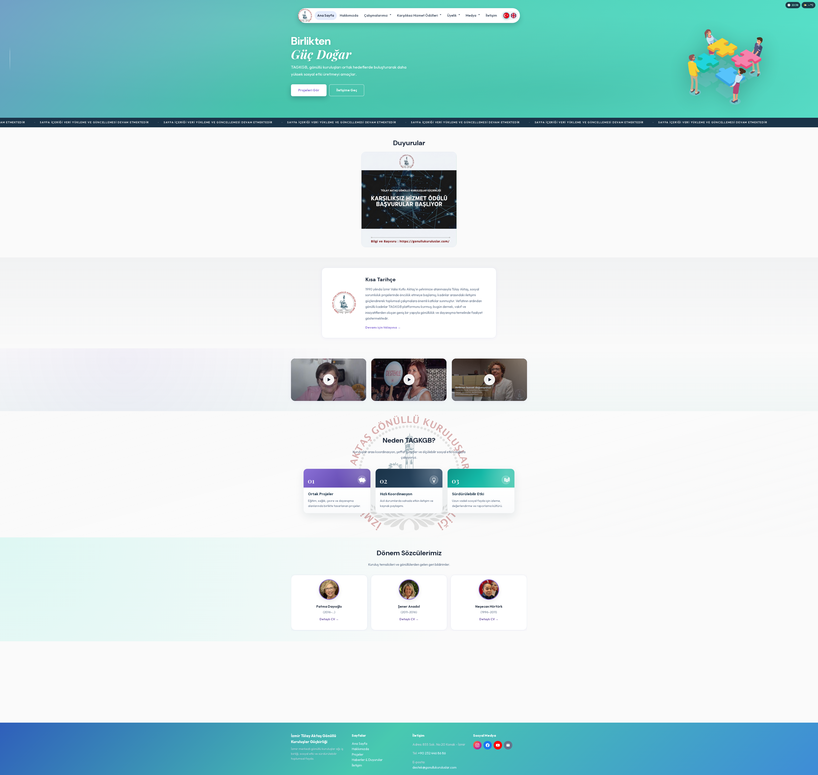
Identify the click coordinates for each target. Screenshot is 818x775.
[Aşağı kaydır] (10, 58)
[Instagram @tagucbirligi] (477, 745)
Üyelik (452, 15)
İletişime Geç (346, 90)
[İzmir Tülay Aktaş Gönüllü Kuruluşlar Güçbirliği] (305, 15)
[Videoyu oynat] (328, 380)
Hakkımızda (349, 15)
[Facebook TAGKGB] (487, 745)
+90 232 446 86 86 (432, 753)
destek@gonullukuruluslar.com (434, 767)
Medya (471, 15)
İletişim (491, 15)
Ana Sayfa (325, 15)
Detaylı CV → (329, 619)
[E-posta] (508, 745)
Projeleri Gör (308, 90)
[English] (514, 16)
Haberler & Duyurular (367, 760)
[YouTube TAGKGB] (498, 745)
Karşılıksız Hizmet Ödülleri (418, 15)
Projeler (357, 754)
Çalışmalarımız (376, 15)
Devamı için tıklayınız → (383, 327)
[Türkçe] (506, 16)
